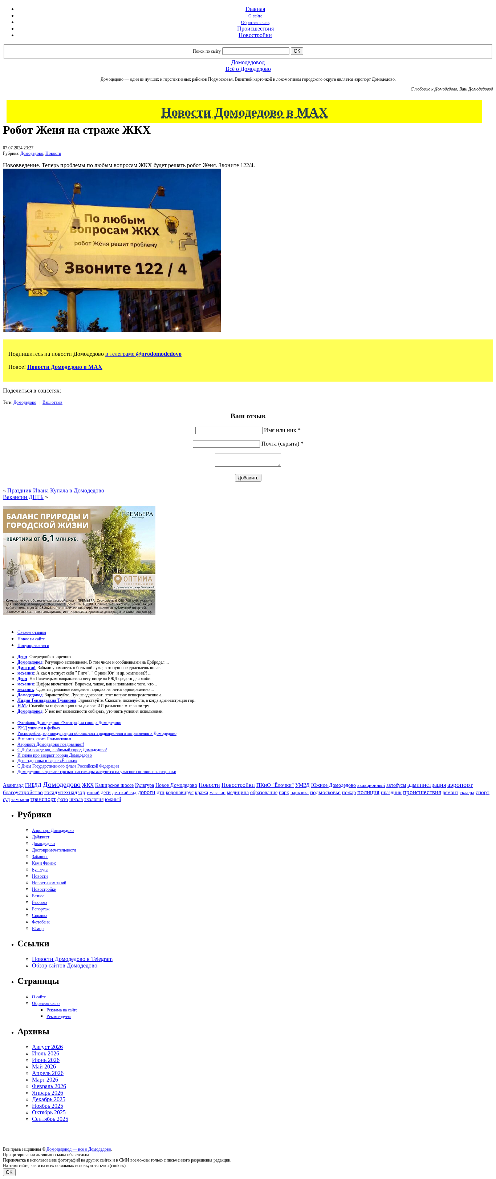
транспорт (43, 799)
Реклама (39, 902)
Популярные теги (33, 645)
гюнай (93, 792)
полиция (368, 792)
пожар (349, 792)
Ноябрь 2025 (47, 1106)
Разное (38, 895)
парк (284, 792)
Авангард (13, 785)
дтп (160, 792)
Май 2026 (44, 1066)
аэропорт (460, 784)
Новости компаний (49, 882)
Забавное (40, 856)
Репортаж (40, 909)
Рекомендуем (58, 1016)
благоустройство (23, 792)
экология (93, 799)
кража (201, 792)
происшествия (422, 792)
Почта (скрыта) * (282, 443)
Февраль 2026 (49, 1086)
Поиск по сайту (207, 51)
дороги (146, 792)
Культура (144, 785)
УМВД (302, 785)
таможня (20, 799)
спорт (482, 792)
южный (113, 799)
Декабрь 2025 (48, 1099)
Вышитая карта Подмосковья (44, 738)
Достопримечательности (54, 850)
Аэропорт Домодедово (53, 830)
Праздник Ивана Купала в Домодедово (55, 490)
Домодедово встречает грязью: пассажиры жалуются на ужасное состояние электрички (96, 771)
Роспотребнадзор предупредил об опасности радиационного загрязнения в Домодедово (96, 733)
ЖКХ (88, 785)
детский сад (124, 792)
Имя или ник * (282, 430)
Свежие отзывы (31, 632)
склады (467, 792)
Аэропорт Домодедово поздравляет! (50, 744)
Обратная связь (255, 22)
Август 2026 (47, 1047)
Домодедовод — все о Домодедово (78, 1149)
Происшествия (255, 28)
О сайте (255, 16)
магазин (217, 792)
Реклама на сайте (61, 1010)
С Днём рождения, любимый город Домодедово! (62, 749)
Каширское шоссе (114, 785)
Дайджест (40, 837)
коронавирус (180, 792)
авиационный (371, 785)
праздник (391, 792)
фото (62, 799)
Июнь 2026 (46, 1060)
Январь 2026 (47, 1093)
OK (9, 1172)
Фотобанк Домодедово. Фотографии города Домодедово (69, 722)
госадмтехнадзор (64, 792)
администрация (426, 785)
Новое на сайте (31, 638)
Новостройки (255, 35)
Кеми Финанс (44, 863)
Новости (53, 153)
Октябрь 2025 (49, 1112)
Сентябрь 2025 (50, 1119)
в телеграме (143, 354)
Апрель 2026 (48, 1073)
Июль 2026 (45, 1053)
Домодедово (31, 153)
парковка (299, 792)
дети (106, 792)
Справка (39, 915)
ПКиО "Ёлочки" (275, 785)
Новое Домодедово (176, 785)
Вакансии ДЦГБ (23, 497)
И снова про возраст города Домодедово (54, 755)
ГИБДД (33, 785)
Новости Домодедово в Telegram (72, 959)
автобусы (396, 785)
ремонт (450, 792)
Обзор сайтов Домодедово (64, 965)
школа (76, 799)
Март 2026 (45, 1080)
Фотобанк (41, 922)
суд (6, 799)
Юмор (38, 928)
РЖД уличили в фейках (38, 728)
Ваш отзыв (52, 402)
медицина (238, 792)
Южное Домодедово (333, 785)
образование (263, 792)
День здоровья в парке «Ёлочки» (47, 760)
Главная (255, 9)
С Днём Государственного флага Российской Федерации (68, 766)
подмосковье (325, 792)
